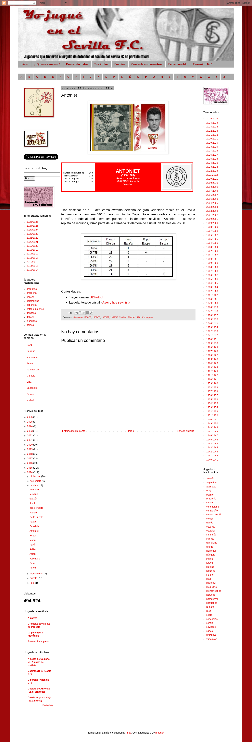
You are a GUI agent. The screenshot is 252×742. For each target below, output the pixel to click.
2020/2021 (32, 242)
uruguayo (211, 635)
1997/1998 (212, 231)
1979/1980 (212, 303)
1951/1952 (212, 415)
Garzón (33, 498)
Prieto (30, 363)
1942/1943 (212, 451)
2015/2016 (32, 262)
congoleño (212, 510)
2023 (30, 431)
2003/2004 (212, 207)
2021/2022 (32, 237)
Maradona (32, 357)
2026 (30, 417)
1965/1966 (212, 359)
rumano (210, 606)
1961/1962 (212, 375)
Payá (32, 544)
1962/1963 (212, 371)
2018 (30, 454)
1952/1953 (212, 411)
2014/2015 (32, 266)
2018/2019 (32, 249)
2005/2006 (212, 198)
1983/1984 (212, 287)
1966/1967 (212, 355)
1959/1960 (212, 383)
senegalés (212, 619)
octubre (34, 485)
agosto (34, 578)
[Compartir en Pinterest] (91, 313)
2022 (30, 435)
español (149, 317)
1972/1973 (212, 331)
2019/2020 (32, 246)
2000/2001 (212, 219)
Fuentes (119, 64)
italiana (30, 317)
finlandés (211, 534)
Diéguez (31, 394)
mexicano (211, 587)
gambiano (211, 542)
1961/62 (132, 317)
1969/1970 (212, 343)
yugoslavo (211, 639)
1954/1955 (212, 403)
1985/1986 (212, 279)
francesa (31, 313)
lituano (210, 574)
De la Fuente (36, 517)
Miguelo (31, 375)
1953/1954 (212, 407)
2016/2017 (32, 258)
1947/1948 (212, 431)
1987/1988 (212, 271)
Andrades (35, 489)
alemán (210, 478)
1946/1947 (212, 435)
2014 (30, 472)
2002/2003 (212, 210)
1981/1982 (212, 295)
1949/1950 (212, 423)
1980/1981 (212, 299)
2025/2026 (32, 222)
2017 (30, 458)
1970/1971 (212, 339)
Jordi (32, 503)
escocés (210, 526)
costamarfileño (214, 514)
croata (209, 518)
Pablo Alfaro (33, 369)
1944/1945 (212, 443)
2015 (30, 467)
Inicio (24, 64)
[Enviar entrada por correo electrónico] (69, 312)
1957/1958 (212, 391)
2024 (30, 426)
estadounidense (35, 309)
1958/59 (105, 317)
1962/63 (141, 317)
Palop (33, 521)
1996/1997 (212, 235)
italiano (210, 567)
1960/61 (123, 317)
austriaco (211, 486)
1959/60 (114, 317)
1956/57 (87, 317)
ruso (208, 611)
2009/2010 (212, 183)
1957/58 (96, 317)
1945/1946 (212, 439)
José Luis (35, 558)
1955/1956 (212, 399)
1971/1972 (212, 335)
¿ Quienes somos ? (47, 64)
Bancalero (32, 388)
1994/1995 (212, 243)
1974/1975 (212, 323)
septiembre (36, 573)
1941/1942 (212, 455)
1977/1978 (212, 311)
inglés (209, 558)
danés (209, 522)
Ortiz (29, 381)
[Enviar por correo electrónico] (76, 313)
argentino (211, 482)
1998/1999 (212, 227)
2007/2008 (212, 190)
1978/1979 (212, 307)
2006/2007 (212, 195)
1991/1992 (212, 255)
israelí (209, 562)
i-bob (128, 732)
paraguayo (212, 599)
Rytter (33, 535)
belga (209, 490)
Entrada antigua (185, 431)
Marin (33, 540)
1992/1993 (212, 251)
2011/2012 (212, 175)
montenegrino (213, 591)
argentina (32, 289)
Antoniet (34, 531)
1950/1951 (212, 419)
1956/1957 (212, 395)
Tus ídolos (101, 64)
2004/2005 (212, 203)
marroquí (211, 582)
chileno (210, 502)
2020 (30, 444)
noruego (210, 594)
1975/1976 (212, 319)
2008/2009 (212, 187)
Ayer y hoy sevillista (116, 302)
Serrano (31, 351)
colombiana (33, 301)
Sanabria (34, 526)
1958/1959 (212, 387)
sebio (209, 615)
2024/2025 (32, 225)
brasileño (211, 498)
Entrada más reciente (73, 431)
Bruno (33, 563)
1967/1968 (212, 351)
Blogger (159, 732)
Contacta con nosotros (146, 64)
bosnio (210, 494)
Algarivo (32, 618)
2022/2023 (32, 234)
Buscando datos (77, 64)
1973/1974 (212, 327)
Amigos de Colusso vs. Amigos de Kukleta (39, 662)
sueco (209, 631)
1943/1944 (212, 447)
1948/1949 (212, 427)
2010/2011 (212, 178)
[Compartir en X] (84, 313)
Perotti (33, 567)
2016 (30, 463)
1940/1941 (212, 459)
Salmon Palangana (38, 641)
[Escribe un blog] (80, 313)
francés (210, 538)
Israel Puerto (36, 508)
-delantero (77, 317)
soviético (211, 627)
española (32, 305)
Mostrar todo (48, 705)
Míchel (30, 400)
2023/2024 (32, 230)
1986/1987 (212, 275)
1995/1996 (212, 239)
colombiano (212, 506)
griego (209, 546)
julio (32, 582)
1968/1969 (212, 347)
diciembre (35, 476)
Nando (33, 512)
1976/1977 (212, 315)
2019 (30, 449)
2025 (30, 421)
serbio (209, 623)
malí (208, 579)
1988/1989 (212, 267)
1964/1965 (212, 363)
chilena (30, 297)
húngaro (210, 554)
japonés (210, 570)
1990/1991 (212, 259)
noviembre (36, 481)
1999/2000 (212, 223)
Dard (29, 345)
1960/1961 (212, 379)
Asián (33, 549)
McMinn (34, 494)
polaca (30, 325)
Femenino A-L (177, 64)
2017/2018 (32, 254)
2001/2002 (212, 215)
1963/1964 (212, 367)
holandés (211, 550)
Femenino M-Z (202, 64)
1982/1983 (212, 291)
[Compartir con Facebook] (87, 313)
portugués (211, 603)
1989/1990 (212, 263)
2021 (30, 440)
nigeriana (32, 321)
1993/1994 (212, 247)
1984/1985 (212, 283)
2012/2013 (212, 170)
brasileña (32, 293)
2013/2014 (32, 270)
